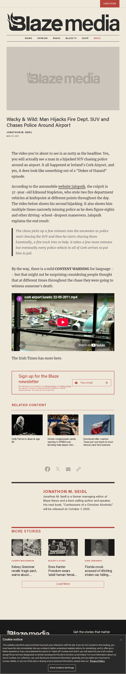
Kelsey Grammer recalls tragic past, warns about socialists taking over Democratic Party (26, 571)
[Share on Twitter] (58, 469)
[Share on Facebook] (47, 469)
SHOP (85, 38)
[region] (63, 654)
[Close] (120, 639)
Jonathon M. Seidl (19, 132)
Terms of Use (65, 386)
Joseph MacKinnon (22, 561)
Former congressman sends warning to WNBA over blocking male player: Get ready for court (62, 442)
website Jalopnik (71, 186)
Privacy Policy (50, 386)
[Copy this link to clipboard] (78, 469)
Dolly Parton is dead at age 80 (26, 440)
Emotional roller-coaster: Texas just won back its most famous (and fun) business (98, 442)
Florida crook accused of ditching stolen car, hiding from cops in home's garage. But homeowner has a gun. (99, 571)
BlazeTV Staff (57, 561)
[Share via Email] (68, 469)
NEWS (28, 38)
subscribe (109, 4)
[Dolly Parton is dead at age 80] (27, 424)
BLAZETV (71, 38)
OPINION (42, 38)
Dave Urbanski (93, 561)
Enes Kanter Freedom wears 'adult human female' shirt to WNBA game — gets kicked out (63, 571)
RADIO (57, 38)
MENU (97, 38)
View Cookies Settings (62, 668)
